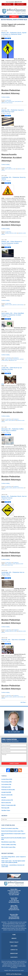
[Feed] (20, 770)
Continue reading (5, 97)
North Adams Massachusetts (13, 359)
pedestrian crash (13, 360)
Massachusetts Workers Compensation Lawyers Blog (13, 834)
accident (6, 420)
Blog (3, 797)
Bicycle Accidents (6, 794)
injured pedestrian (18, 101)
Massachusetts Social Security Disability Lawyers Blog (13, 838)
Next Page (23, 702)
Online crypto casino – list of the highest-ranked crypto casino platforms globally (13, 861)
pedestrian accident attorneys (7, 102)
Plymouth (3, 698)
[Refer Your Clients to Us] (14, 876)
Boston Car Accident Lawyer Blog (9, 828)
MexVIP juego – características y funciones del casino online (12, 865)
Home (4, 16)
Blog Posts (14, 957)
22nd (2, 384)
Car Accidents (6, 784)
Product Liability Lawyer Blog (8, 844)
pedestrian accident (12, 168)
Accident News (8, 100)
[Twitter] (12, 770)
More (23, 16)
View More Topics (5, 810)
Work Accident (6, 802)
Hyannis (6, 168)
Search (25, 819)
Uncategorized (15, 357)
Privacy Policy (14, 942)
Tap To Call (7, 4)
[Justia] (16, 770)
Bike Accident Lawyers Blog (8, 847)
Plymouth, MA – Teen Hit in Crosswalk (13, 639)
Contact (14, 16)
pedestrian (13, 420)
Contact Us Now (14, 763)
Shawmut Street (10, 565)
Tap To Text (20, 4)
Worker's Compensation (8, 805)
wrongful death (6, 792)
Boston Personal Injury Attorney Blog (14, 11)
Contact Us (14, 949)
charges (6, 359)
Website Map (14, 953)
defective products (7, 800)
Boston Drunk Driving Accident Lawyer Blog (12, 831)
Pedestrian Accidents (8, 789)
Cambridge (7, 233)
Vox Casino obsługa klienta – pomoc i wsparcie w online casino (13, 857)
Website (14, 938)
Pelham (2, 305)
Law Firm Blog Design (13, 974)
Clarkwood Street (11, 101)
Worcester (3, 489)
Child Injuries (6, 787)
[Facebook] (8, 770)
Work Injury (5, 807)
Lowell (9, 420)
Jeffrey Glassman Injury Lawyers (17, 970)
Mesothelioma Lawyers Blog (8, 842)
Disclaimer (14, 945)
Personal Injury (6, 781)
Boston (6, 101)
